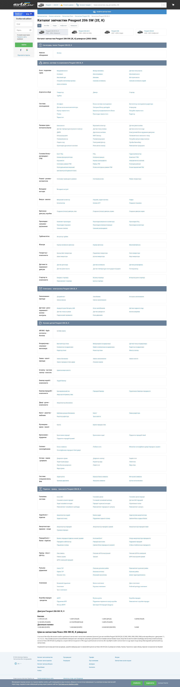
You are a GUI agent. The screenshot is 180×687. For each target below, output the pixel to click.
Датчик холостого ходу (136, 129)
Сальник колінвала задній (137, 81)
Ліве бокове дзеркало (64, 465)
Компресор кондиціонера (65, 347)
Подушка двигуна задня (136, 211)
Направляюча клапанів (136, 160)
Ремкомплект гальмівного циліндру (68, 507)
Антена (59, 53)
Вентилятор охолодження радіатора (141, 104)
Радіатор (132, 114)
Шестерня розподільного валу (66, 170)
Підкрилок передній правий (65, 438)
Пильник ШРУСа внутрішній (101, 553)
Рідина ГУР (60, 571)
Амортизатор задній (63, 515)
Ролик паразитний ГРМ (136, 167)
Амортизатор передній (64, 527)
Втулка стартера (98, 277)
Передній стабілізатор (64, 541)
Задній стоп (133, 458)
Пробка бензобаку (135, 142)
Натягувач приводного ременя (66, 179)
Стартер (131, 92)
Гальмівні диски (98, 497)
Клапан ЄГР (96, 203)
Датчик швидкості (99, 311)
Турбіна (59, 95)
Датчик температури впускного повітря (69, 129)
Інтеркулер (132, 107)
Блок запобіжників (99, 308)
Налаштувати (163, 683)
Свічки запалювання (99, 300)
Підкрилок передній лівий (137, 435)
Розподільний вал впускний (65, 167)
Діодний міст (61, 296)
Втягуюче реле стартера (137, 277)
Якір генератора (134, 256)
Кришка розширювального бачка (104, 110)
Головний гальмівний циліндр (102, 500)
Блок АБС (60, 497)
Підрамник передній (135, 541)
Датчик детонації (62, 264)
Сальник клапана (62, 228)
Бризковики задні (98, 435)
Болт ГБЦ (60, 154)
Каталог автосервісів (44, 660)
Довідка (92, 664)
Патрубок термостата (136, 110)
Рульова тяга (61, 575)
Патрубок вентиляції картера (66, 81)
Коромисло (60, 160)
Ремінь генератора (135, 179)
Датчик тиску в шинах (64, 311)
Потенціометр (133, 269)
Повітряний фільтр (99, 142)
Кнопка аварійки (134, 311)
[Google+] (27, 50)
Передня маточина (99, 541)
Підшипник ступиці (63, 545)
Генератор (60, 92)
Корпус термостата (63, 110)
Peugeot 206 (115, 31)
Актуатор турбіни (62, 236)
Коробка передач (134, 598)
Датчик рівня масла (63, 269)
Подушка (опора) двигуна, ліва (67, 211)
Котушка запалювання (136, 296)
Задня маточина (62, 518)
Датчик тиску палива (99, 129)
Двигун (95, 92)
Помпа (59, 114)
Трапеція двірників (63, 480)
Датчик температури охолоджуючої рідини (107, 269)
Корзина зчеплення (99, 586)
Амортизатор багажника (65, 403)
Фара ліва (132, 465)
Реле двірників (97, 315)
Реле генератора (134, 253)
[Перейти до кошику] (173, 4)
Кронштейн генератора (64, 253)
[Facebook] (21, 50)
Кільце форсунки (62, 135)
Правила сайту (22, 37)
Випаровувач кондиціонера (102, 343)
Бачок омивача (62, 447)
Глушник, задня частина (100, 199)
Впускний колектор (99, 125)
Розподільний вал (135, 164)
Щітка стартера (98, 281)
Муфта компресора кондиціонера (103, 347)
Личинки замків (98, 362)
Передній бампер (98, 391)
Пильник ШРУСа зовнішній (137, 553)
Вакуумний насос (62, 70)
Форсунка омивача (99, 480)
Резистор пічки (98, 350)
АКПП (59, 598)
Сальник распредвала (100, 228)
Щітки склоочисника (135, 480)
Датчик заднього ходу (136, 308)
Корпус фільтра (98, 245)
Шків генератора (62, 256)
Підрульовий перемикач (64, 315)
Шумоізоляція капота (63, 370)
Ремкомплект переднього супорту (104, 507)
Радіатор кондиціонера (136, 347)
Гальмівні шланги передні (65, 500)
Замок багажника (62, 358)
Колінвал (60, 74)
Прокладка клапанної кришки (102, 225)
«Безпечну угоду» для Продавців (73, 678)
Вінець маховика (98, 70)
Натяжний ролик (98, 179)
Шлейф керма (61, 331)
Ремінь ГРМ (96, 164)
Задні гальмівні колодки (64, 503)
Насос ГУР (60, 568)
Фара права (60, 468)
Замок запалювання (99, 358)
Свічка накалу (61, 300)
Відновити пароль (24, 55)
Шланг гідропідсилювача (137, 575)
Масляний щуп (61, 77)
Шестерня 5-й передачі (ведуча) (103, 605)
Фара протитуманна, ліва (65, 394)
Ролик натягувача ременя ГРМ (102, 167)
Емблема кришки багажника (66, 413)
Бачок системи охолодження (102, 104)
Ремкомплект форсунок (137, 145)
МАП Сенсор (97, 135)
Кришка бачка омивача (100, 476)
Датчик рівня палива (136, 125)
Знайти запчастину (104, 12)
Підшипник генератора (100, 253)
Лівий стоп (96, 465)
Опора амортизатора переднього (140, 538)
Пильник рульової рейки (101, 568)
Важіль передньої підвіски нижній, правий (70, 538)
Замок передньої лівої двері (66, 362)
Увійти (23, 45)
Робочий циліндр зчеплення (138, 586)
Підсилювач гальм (135, 503)
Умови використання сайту (45, 678)
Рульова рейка (134, 571)
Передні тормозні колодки (101, 503)
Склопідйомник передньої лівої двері (69, 450)
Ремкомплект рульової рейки (138, 568)
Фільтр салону (134, 350)
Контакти (92, 667)
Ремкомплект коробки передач (139, 601)
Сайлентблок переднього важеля (103, 545)
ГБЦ (94, 154)
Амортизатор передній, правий (103, 527)
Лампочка (132, 461)
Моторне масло (134, 77)
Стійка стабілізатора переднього (139, 545)
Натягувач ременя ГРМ (64, 164)
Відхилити (150, 683)
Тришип (95, 556)
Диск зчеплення (134, 583)
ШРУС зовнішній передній (65, 560)
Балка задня (97, 515)
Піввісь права (61, 556)
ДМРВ (59, 132)
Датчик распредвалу (136, 264)
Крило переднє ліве (99, 424)
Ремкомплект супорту (136, 507)
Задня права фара (63, 461)
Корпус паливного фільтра (65, 245)
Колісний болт (97, 538)
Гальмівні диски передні (137, 497)
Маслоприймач (98, 74)
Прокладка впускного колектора (103, 221)
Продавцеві (67, 657)
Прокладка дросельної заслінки (67, 145)
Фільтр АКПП (61, 605)
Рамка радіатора (134, 413)
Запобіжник (96, 296)
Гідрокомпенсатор (135, 154)
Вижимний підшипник (63, 583)
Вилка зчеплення (98, 583)
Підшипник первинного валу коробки (105, 601)
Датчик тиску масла (135, 70)
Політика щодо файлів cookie (68, 684)
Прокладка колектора (136, 225)
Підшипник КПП (62, 601)
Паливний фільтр (62, 139)
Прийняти (136, 683)
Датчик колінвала (99, 264)
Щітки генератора (99, 256)
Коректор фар (97, 461)
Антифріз (60, 104)
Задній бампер (61, 380)
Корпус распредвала (99, 160)
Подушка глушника (135, 203)
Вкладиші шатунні (62, 189)
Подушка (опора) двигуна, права (103, 211)
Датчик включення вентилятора (67, 107)
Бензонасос (60, 125)
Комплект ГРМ (134, 157)
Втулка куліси (97, 598)
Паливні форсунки (99, 139)
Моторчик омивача (135, 476)
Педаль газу (61, 142)
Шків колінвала (62, 84)
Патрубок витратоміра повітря (139, 139)
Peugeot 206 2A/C (84, 31)
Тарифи (91, 657)
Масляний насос (134, 74)
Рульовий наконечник (100, 575)
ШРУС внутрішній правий (137, 556)
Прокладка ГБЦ (134, 221)
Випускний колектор (63, 199)
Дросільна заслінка (99, 132)
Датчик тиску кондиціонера (138, 343)
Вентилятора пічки (63, 343)
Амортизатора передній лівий (138, 527)
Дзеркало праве (62, 458)
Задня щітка (61, 476)
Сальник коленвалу (99, 81)
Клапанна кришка (98, 157)
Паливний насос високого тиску (139, 135)
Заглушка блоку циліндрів (101, 107)
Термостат (60, 117)
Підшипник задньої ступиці (101, 518)
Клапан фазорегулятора (64, 157)
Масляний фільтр (134, 245)
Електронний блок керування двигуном (141, 132)
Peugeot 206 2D (149, 31)
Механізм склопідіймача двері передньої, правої (144, 447)
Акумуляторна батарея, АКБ (66, 308)
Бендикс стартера (62, 277)
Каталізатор (61, 203)
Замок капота (133, 358)
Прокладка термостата (100, 114)
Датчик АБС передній (136, 500)
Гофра (131, 199)
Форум (117, 657)
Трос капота (97, 416)
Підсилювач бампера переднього (140, 391)
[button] (20, 663)
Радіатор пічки (61, 350)
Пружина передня (62, 530)
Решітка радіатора (63, 416)
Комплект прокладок (64, 221)
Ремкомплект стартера (64, 281)
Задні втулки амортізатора (138, 515)
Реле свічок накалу (99, 145)
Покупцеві (66, 660)
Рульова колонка (98, 571)
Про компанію (93, 660)
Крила (59, 424)
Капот (95, 413)
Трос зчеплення (62, 590)
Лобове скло (97, 447)
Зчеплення (60, 586)
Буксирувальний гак (63, 391)
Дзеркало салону (98, 458)
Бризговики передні (63, 435)
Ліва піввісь (60, 553)
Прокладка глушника (63, 225)
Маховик (96, 77)
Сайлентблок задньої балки (138, 518)
